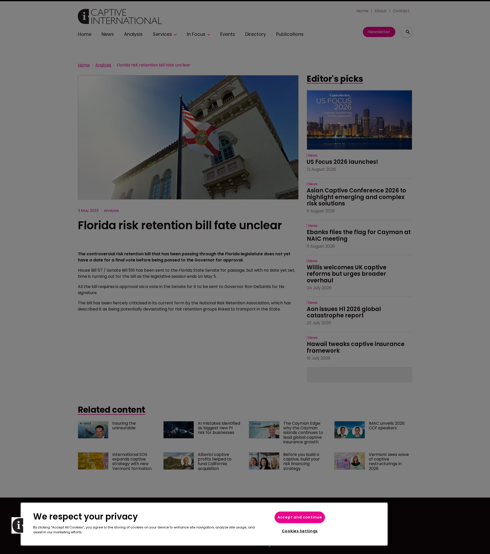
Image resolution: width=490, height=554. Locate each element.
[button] (19, 525)
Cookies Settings (300, 531)
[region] (204, 524)
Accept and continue (299, 517)
